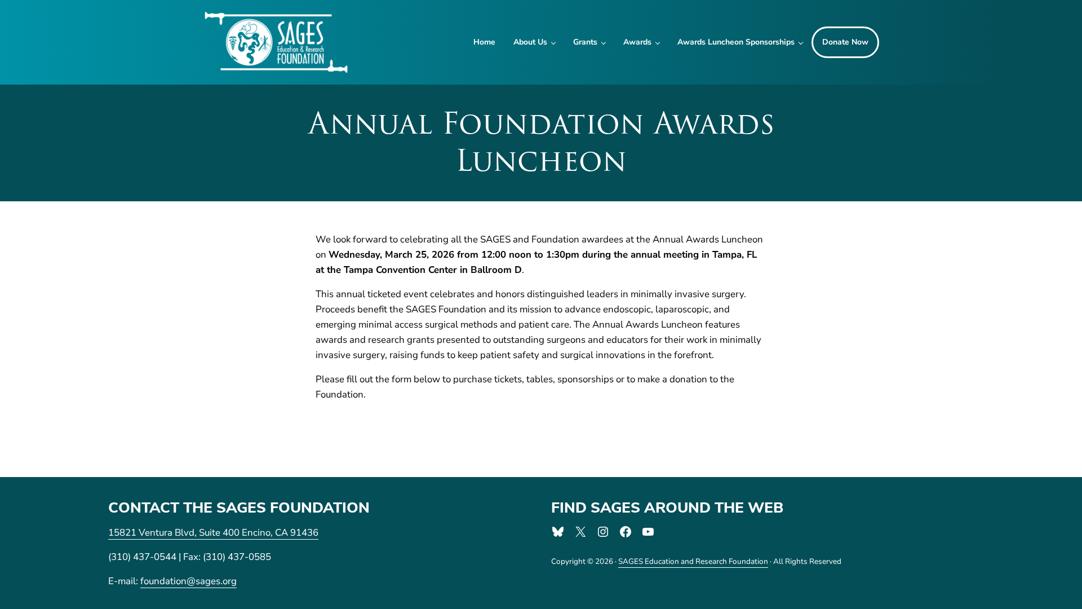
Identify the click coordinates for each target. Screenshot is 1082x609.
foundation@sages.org (188, 581)
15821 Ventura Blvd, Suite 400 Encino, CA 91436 (213, 532)
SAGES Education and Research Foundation (693, 561)
